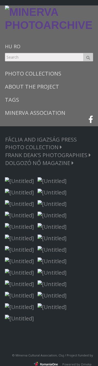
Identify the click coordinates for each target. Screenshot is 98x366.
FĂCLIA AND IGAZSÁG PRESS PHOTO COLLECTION (41, 143)
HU (8, 46)
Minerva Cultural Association (36, 355)
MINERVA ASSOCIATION (35, 112)
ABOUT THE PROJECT (32, 86)
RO (17, 46)
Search (88, 57)
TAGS (12, 99)
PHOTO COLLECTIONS (33, 73)
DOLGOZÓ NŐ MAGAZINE (38, 163)
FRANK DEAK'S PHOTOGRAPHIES (47, 155)
